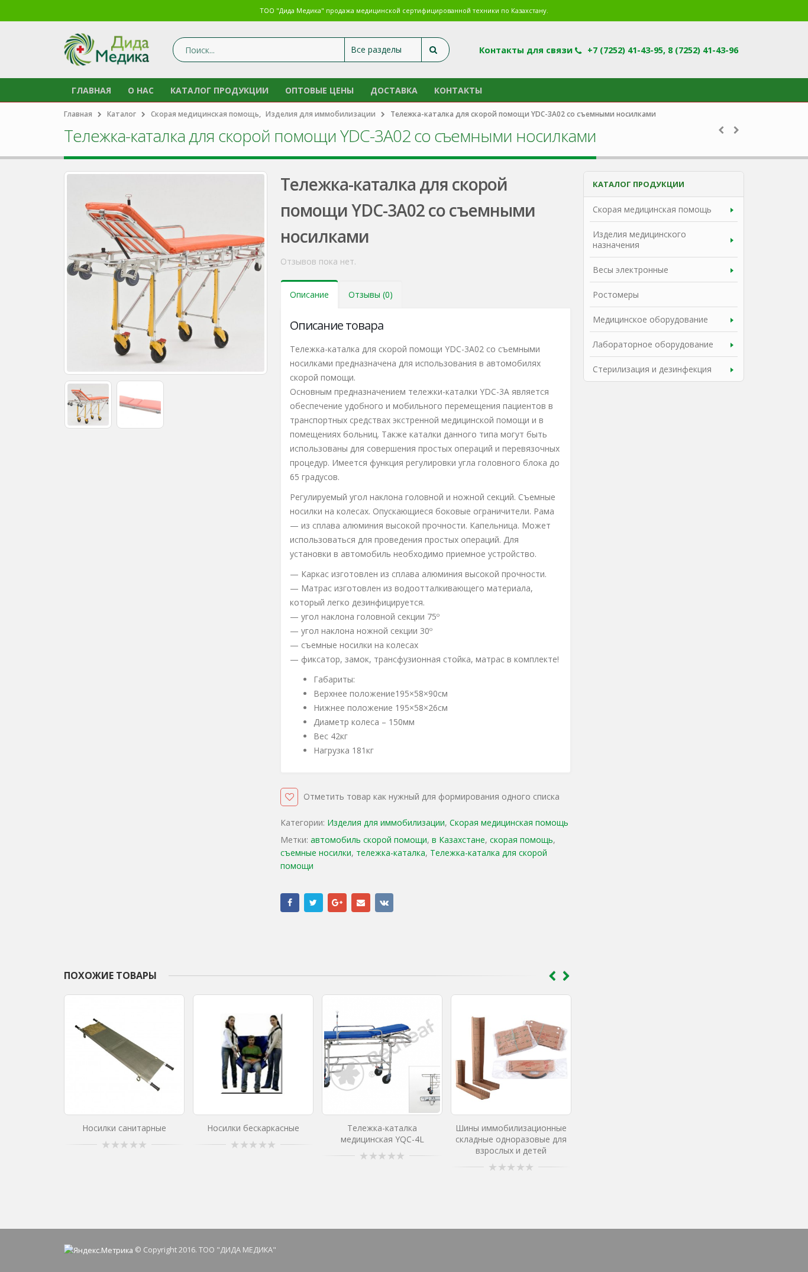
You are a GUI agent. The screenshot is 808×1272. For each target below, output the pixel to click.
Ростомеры (616, 294)
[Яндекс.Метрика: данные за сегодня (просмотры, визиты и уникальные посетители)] (98, 1250)
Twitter (313, 902)
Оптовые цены (319, 90)
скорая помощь (521, 839)
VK (384, 902)
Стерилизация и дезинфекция (652, 369)
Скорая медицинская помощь (509, 822)
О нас (141, 90)
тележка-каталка (390, 852)
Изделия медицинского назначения (639, 239)
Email (360, 902)
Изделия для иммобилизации (386, 822)
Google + (337, 902)
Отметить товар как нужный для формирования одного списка (431, 796)
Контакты (458, 90)
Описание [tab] (309, 294)
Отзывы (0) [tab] (370, 294)
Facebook (289, 902)
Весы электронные (630, 269)
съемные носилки (315, 852)
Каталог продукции (219, 90)
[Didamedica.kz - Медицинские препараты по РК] (106, 49)
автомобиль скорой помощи (369, 839)
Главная (91, 90)
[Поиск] (435, 50)
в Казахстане (458, 839)
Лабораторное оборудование (653, 344)
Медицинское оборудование (650, 319)
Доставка (394, 90)
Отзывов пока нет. (318, 261)
